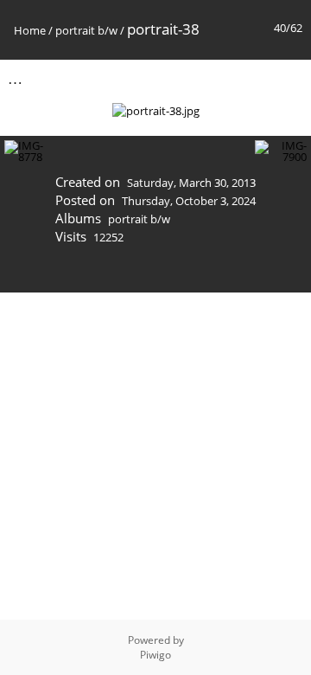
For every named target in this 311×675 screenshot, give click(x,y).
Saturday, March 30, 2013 (191, 182)
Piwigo (155, 654)
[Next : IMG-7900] (288, 78)
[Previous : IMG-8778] (251, 78)
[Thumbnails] (215, 78)
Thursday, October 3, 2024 (189, 201)
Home (30, 30)
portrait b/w (86, 30)
